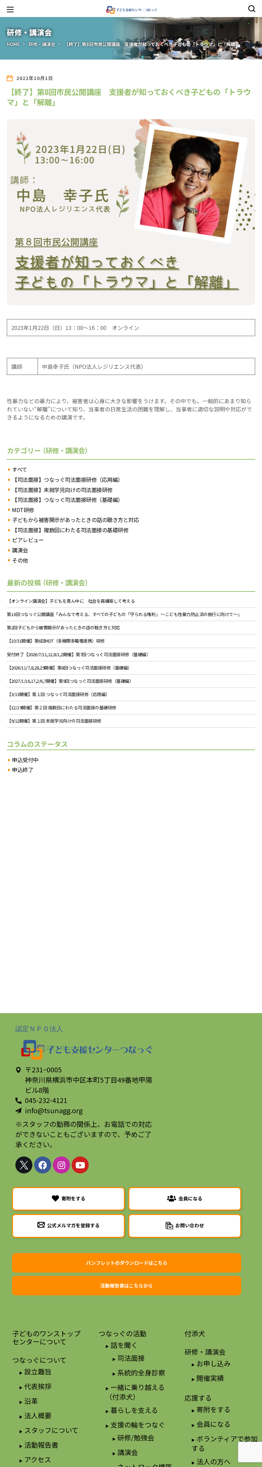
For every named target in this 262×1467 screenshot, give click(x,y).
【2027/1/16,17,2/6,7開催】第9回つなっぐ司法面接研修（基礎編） (70, 681)
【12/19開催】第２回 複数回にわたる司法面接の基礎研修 (61, 707)
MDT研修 (23, 510)
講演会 (20, 550)
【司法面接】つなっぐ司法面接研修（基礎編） (67, 500)
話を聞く (124, 1345)
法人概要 (38, 1415)
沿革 (31, 1401)
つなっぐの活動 (122, 1333)
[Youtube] (80, 1164)
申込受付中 (25, 760)
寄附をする (213, 1409)
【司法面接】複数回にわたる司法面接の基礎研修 (70, 530)
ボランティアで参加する (224, 1443)
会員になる (213, 1424)
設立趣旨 (38, 1371)
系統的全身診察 (141, 1372)
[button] (251, 8)
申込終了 (22, 770)
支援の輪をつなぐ (138, 1425)
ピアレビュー (28, 540)
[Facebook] (42, 1164)
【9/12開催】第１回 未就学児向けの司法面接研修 (54, 721)
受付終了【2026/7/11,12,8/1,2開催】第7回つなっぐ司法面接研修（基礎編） (78, 654)
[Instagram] (61, 1164)
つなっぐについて (39, 1360)
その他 (20, 560)
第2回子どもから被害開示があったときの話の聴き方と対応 (63, 627)
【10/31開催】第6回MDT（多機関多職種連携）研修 (56, 640)
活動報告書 (41, 1445)
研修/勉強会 (135, 1437)
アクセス (37, 1459)
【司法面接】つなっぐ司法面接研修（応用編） (67, 480)
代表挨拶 (38, 1386)
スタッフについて (51, 1430)
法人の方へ (213, 1461)
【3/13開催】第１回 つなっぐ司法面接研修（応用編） (58, 694)
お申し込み (213, 1363)
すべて (19, 470)
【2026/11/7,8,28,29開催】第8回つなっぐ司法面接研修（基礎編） (69, 667)
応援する (198, 1398)
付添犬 (195, 1333)
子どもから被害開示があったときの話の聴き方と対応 (75, 520)
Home (13, 44)
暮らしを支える (134, 1410)
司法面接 (131, 1358)
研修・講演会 (42, 44)
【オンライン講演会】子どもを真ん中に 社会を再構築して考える (71, 601)
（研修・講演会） (66, 450)
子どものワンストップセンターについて (46, 1337)
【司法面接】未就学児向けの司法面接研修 (62, 490)
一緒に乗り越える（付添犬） (135, 1392)
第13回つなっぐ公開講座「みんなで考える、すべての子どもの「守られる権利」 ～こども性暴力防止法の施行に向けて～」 (124, 614)
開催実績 (210, 1378)
